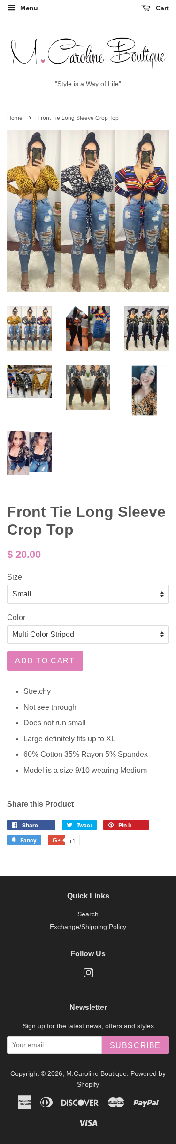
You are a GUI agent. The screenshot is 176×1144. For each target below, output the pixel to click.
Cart (161, 8)
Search (88, 914)
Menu (28, 8)
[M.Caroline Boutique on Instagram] (88, 974)
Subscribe (135, 1045)
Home (15, 118)
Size (14, 577)
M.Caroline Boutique (96, 1073)
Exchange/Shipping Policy (88, 926)
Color (16, 617)
